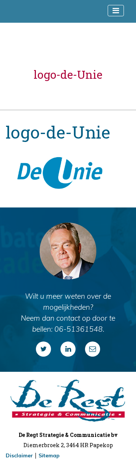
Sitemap (49, 455)
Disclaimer (19, 455)
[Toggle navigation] (116, 10)
